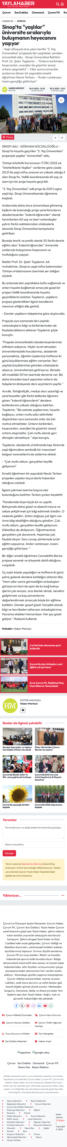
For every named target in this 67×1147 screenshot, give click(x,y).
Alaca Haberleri (14, 1101)
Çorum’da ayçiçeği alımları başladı (16, 806)
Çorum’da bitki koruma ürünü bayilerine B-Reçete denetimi (48, 777)
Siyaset (10, 1131)
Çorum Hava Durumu (50, 1015)
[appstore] (24, 1052)
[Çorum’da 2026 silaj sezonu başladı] (50, 793)
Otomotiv (10, 1128)
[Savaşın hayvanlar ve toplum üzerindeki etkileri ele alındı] (17, 736)
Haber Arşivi (45, 1041)
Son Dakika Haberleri (16, 1041)
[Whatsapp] (50, 1005)
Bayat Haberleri (38, 1101)
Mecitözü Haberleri (15, 1122)
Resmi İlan (24, 1067)
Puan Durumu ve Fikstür (18, 1033)
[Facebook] (16, 1005)
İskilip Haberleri (14, 1116)
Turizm (36, 1134)
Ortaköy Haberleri (15, 1125)
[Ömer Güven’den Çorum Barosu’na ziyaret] (50, 736)
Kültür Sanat (12, 1119)
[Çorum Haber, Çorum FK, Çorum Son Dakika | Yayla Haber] (18, 4)
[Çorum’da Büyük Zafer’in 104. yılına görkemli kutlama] (17, 763)
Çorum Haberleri (43, 1104)
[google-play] (41, 1052)
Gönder (9, 853)
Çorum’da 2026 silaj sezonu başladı (48, 806)
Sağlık (46, 1128)
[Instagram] (33, 1005)
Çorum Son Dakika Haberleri (19, 1107)
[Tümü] (62, 895)
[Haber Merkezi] (10, 705)
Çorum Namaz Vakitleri (18, 1022)
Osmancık (38, 12)
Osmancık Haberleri (42, 1125)
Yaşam (38, 1137)
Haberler (7, 21)
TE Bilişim (60, 1120)
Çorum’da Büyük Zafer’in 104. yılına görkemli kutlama (17, 776)
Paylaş (9, 137)
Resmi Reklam (40, 1067)
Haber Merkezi (29, 703)
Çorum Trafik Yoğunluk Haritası (48, 1024)
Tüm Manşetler (46, 1033)
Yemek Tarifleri (13, 1140)
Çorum (6, 12)
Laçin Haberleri (34, 1119)
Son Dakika (21, 12)
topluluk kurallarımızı (32, 863)
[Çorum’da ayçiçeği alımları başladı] (17, 793)
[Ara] (57, 4)
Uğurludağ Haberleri (16, 1137)
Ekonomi (10, 1113)
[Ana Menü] (62, 4)
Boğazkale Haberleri (16, 1104)
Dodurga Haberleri (15, 1110)
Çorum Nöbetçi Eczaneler (19, 1015)
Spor (24, 1131)
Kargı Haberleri (37, 1116)
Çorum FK (54, 12)
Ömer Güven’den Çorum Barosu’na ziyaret (47, 748)
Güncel (21, 21)
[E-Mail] (22, 710)
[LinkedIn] (39, 1005)
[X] (22, 1005)
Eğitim (37, 1110)
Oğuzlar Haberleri (41, 1122)
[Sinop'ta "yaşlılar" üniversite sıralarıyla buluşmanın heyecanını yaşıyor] (33, 113)
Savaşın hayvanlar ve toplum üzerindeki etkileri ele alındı (17, 748)
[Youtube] (45, 1005)
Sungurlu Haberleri (15, 1134)
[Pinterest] (27, 1005)
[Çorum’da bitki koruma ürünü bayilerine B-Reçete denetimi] (50, 763)
